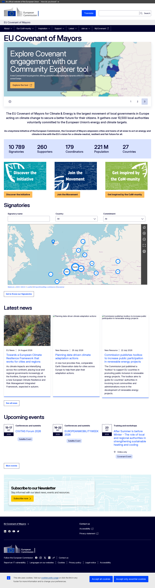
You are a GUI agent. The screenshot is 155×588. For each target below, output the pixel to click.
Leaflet (29, 287)
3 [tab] (144, 101)
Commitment (109, 214)
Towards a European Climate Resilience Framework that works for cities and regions (24, 358)
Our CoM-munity (24, 28)
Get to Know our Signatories (19, 294)
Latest (71, 28)
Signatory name (15, 214)
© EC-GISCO (20, 287)
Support (58, 28)
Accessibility (105, 562)
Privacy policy (75, 562)
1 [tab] (130, 101)
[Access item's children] (12, 28)
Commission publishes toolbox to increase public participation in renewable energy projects (124, 358)
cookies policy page (50, 578)
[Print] (144, 251)
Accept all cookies (101, 579)
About (6, 28)
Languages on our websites (42, 562)
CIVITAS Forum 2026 (28, 431)
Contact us (63, 558)
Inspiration (42, 28)
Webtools (11, 287)
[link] (53, 242)
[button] (75, 267)
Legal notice (90, 562)
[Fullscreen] (144, 245)
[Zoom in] (144, 233)
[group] (74, 254)
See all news (11, 403)
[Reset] (144, 227)
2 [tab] (137, 101)
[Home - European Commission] (23, 12)
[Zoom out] (144, 239)
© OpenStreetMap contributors (44, 287)
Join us (84, 28)
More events (11, 466)
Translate (88, 13)
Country (59, 214)
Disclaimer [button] (60, 287)
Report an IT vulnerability (15, 562)
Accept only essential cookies (131, 579)
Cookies (61, 562)
